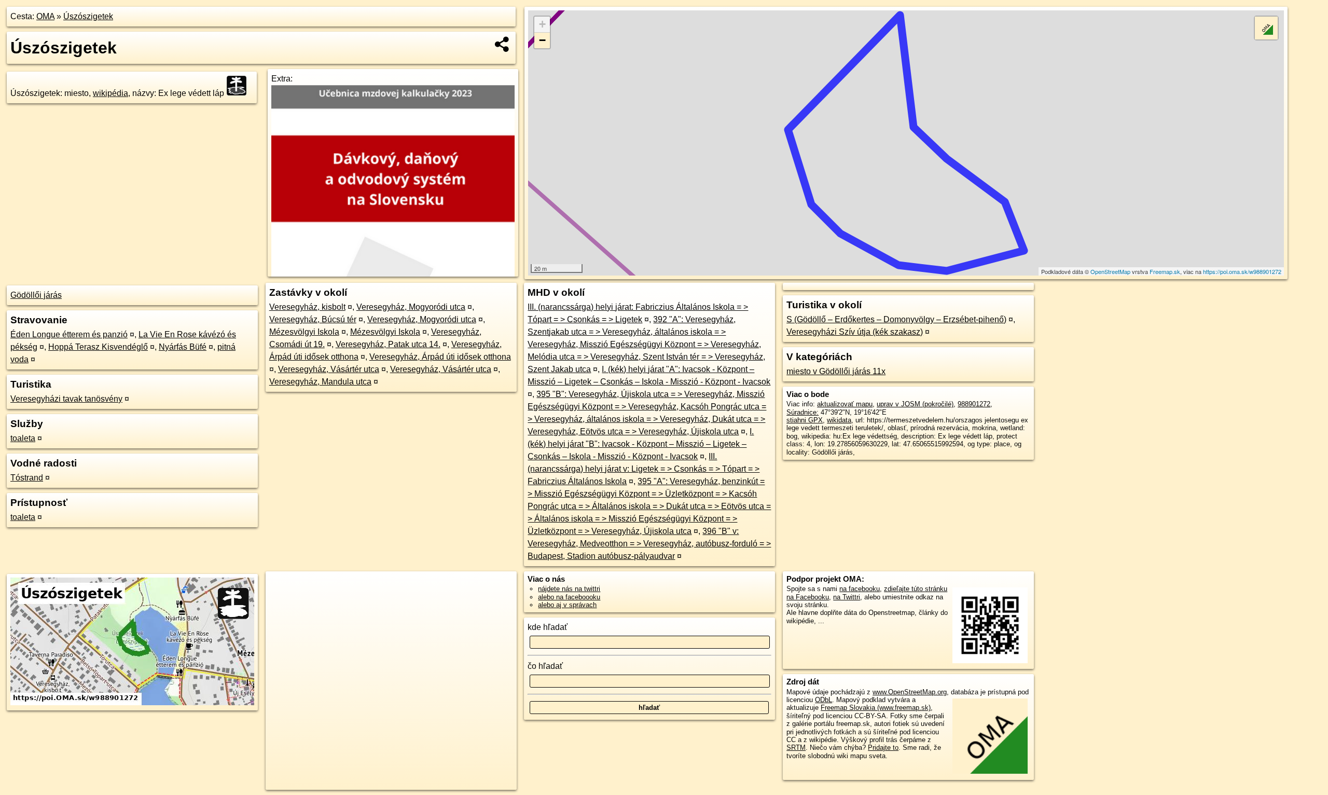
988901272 (974, 404)
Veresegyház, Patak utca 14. (388, 344)
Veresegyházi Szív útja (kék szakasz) (854, 331)
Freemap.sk (1165, 271)
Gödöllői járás (36, 295)
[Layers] (1266, 28)
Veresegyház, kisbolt (307, 307)
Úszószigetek (88, 16)
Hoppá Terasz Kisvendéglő (98, 346)
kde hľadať (548, 627)
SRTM (796, 747)
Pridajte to (883, 747)
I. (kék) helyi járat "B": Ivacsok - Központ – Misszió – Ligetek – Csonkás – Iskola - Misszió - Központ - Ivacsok (641, 444)
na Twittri (846, 597)
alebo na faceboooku (569, 597)
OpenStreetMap (1110, 271)
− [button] (542, 40)
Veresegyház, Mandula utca (320, 381)
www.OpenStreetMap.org (910, 692)
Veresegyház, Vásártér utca (328, 369)
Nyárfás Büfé (182, 346)
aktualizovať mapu (845, 404)
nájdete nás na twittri (569, 589)
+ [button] (542, 24)
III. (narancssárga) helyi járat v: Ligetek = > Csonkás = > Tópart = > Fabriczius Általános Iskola (643, 469)
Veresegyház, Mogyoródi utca (410, 307)
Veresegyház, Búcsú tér (312, 319)
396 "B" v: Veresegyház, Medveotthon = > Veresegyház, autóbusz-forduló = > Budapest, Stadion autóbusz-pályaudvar (649, 543)
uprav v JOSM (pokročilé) (915, 404)
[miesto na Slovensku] (240, 85)
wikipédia (110, 93)
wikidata (839, 420)
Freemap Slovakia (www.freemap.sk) (876, 707)
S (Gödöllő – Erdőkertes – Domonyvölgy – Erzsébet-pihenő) (896, 319)
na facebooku (859, 589)
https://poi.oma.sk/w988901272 (1242, 271)
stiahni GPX (804, 420)
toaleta (22, 438)
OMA (45, 16)
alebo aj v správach (567, 605)
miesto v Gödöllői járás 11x (836, 371)
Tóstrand (26, 477)
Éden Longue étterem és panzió (69, 334)
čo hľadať (545, 666)
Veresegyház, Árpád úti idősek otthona (440, 356)
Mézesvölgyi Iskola (304, 331)
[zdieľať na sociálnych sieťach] (502, 44)
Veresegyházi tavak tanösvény (66, 398)
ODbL (823, 700)
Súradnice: (802, 412)
